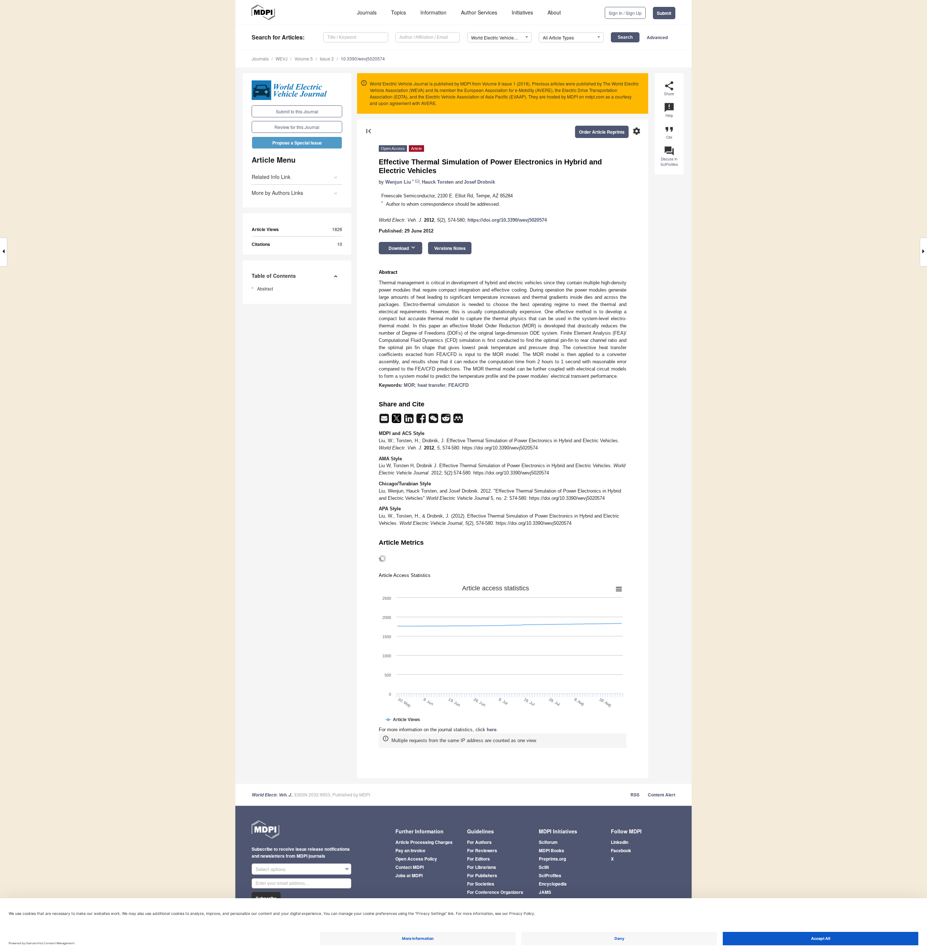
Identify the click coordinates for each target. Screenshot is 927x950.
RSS (634, 794)
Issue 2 (327, 58)
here (491, 729)
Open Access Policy (416, 858)
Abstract (265, 288)
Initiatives (522, 12)
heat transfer (431, 385)
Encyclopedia (553, 883)
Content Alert (661, 794)
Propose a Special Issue (297, 142)
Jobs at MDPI (409, 875)
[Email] (384, 420)
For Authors (479, 842)
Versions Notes (450, 248)
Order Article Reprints (602, 132)
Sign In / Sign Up (625, 13)
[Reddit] (446, 420)
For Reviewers (482, 850)
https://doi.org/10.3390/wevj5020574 (507, 220)
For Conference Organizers (495, 892)
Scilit (544, 867)
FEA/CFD (458, 385)
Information (433, 12)
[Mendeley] (458, 420)
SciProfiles (550, 875)
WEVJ (282, 58)
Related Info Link (271, 176)
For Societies (480, 883)
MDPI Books (551, 850)
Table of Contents (274, 275)
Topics (398, 12)
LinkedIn (619, 842)
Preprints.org (552, 858)
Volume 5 (303, 58)
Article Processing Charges (424, 842)
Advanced (657, 37)
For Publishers (482, 875)
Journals (367, 12)
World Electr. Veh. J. (272, 795)
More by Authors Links (277, 192)
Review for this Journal (296, 127)
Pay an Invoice (410, 850)
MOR (409, 385)
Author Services (479, 12)
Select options (271, 869)
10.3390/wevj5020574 (363, 58)
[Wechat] (434, 420)
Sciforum (548, 842)
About (554, 12)
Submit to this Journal (297, 111)
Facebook (621, 850)
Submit (664, 13)
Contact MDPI (409, 867)
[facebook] (421, 420)
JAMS (545, 892)
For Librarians (481, 867)
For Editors (478, 858)
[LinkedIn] (409, 420)
